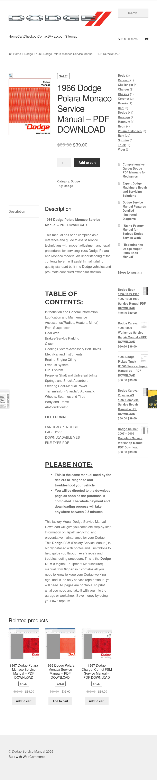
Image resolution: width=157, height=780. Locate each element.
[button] (11, 75)
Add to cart (87, 162)
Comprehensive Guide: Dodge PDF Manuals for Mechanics (134, 170)
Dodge (28, 54)
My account (57, 36)
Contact (43, 36)
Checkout (30, 36)
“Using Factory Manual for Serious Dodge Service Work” (133, 231)
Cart (20, 36)
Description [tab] (17, 211)
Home (13, 36)
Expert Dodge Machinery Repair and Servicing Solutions (135, 189)
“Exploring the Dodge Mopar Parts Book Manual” (133, 250)
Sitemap (71, 36)
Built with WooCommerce (27, 756)
